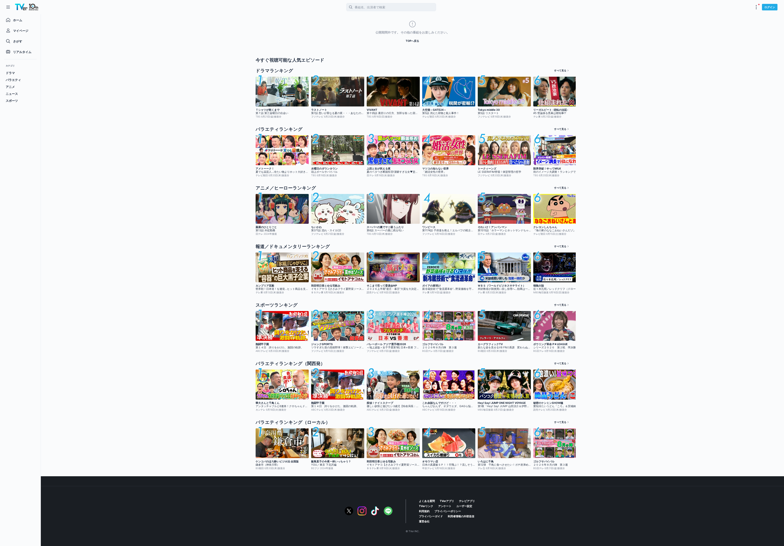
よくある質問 (427, 501)
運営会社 (424, 521)
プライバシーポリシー (447, 511)
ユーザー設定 (464, 506)
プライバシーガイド (431, 516)
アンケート (444, 506)
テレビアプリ (467, 501)
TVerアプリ (447, 501)
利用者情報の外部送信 (461, 516)
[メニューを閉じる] (8, 7)
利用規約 (424, 511)
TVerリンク (426, 506)
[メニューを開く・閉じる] (756, 7)
